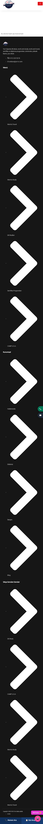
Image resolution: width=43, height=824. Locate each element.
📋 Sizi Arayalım (32, 820)
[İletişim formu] (40, 415)
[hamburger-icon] (40, 3)
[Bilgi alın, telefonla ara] (40, 409)
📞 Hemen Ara (11, 820)
